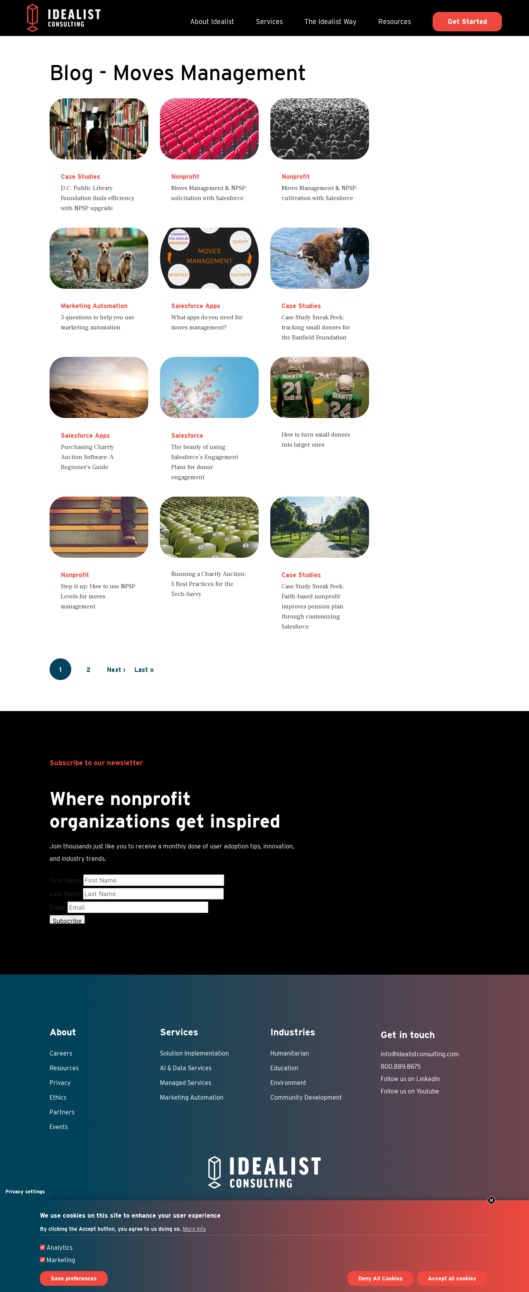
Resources (394, 21)
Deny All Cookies (380, 1278)
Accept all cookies (452, 1278)
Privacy (60, 1082)
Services (269, 21)
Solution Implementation (194, 1053)
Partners (62, 1112)
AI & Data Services (185, 1068)
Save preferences (74, 1278)
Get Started (467, 21)
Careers (61, 1053)
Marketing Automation (191, 1097)
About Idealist (212, 21)
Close (491, 1200)
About (63, 1032)
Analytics (59, 1247)
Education (284, 1068)
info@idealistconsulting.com (420, 1054)
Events (59, 1127)
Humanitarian (289, 1053)
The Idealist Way (330, 21)
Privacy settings (25, 1191)
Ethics (58, 1097)
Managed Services (185, 1082)
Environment (288, 1082)
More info (194, 1229)
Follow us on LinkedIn (410, 1079)
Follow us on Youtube (410, 1091)
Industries (292, 1032)
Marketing (60, 1260)
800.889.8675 (401, 1066)
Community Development (306, 1097)
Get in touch (408, 1034)
